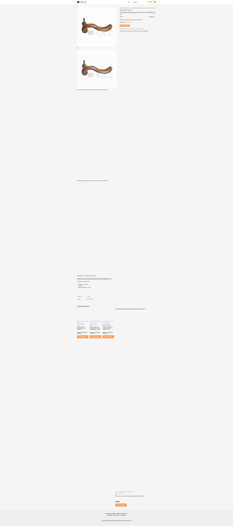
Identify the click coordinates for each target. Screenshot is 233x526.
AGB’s (114, 515)
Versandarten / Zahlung (110, 513)
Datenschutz (124, 513)
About (118, 515)
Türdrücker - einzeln (126, 10)
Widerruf (119, 513)
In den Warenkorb (125, 25)
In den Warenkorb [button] (83, 336)
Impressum (109, 515)
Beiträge (135, 2)
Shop (129, 2)
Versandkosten (81, 324)
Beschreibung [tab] (80, 275)
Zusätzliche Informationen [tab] (90, 275)
